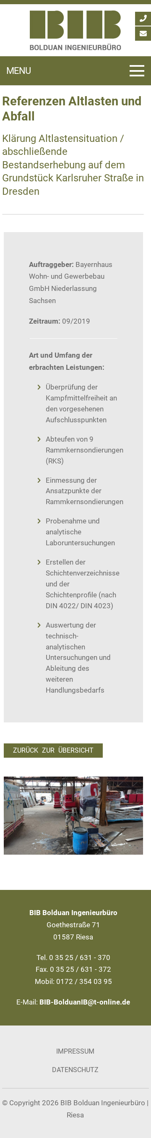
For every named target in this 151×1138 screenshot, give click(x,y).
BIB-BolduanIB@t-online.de (84, 1002)
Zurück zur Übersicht (53, 750)
